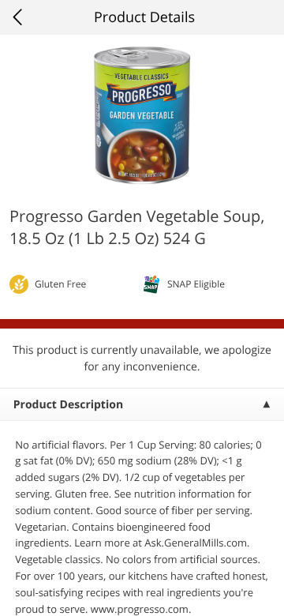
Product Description (68, 404)
